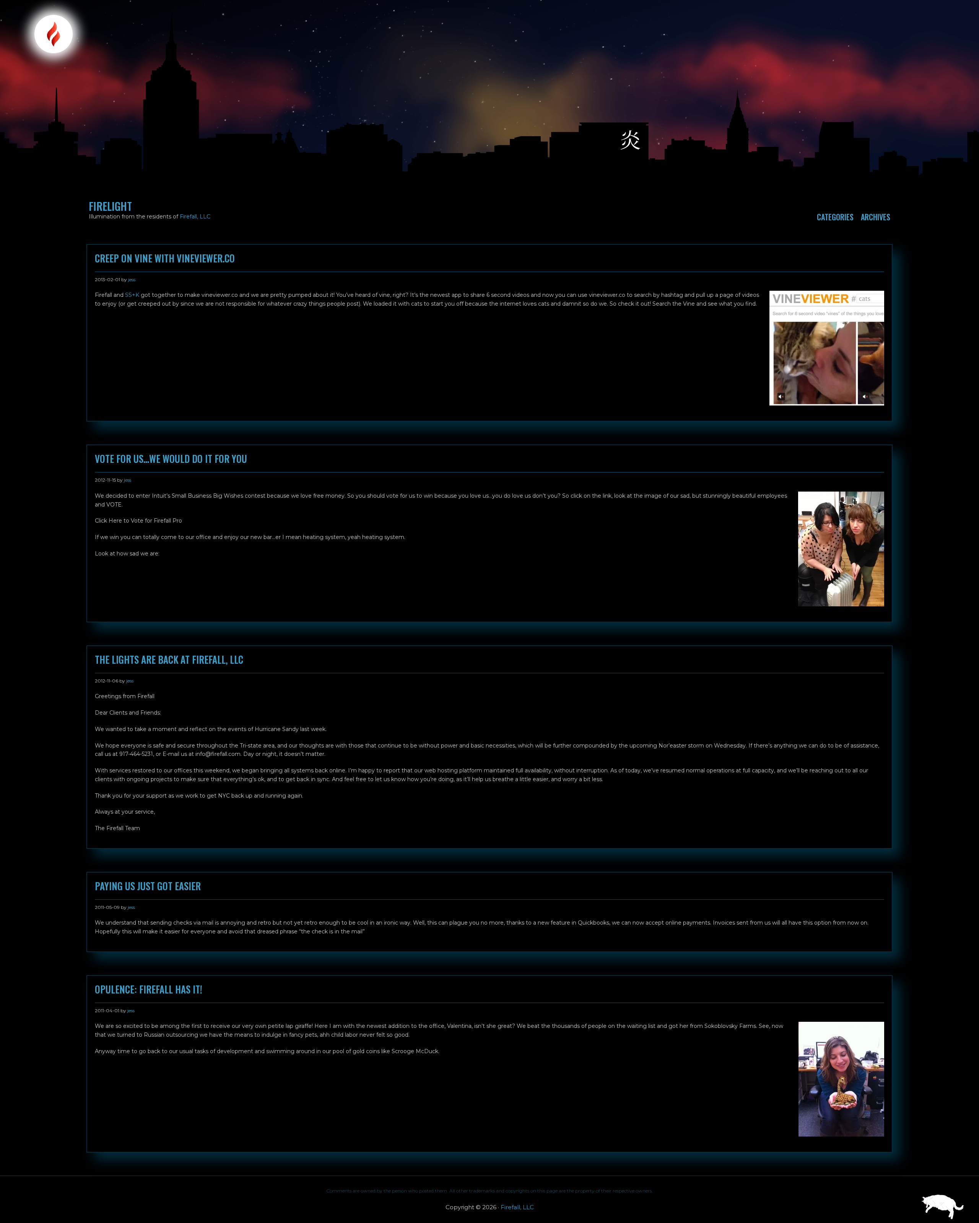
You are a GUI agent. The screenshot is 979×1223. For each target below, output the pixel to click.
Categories (835, 217)
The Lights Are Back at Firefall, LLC (169, 659)
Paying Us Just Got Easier (148, 886)
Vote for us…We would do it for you (171, 458)
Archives (875, 217)
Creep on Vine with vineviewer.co (165, 258)
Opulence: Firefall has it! (148, 989)
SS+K (132, 295)
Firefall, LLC (195, 216)
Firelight (110, 206)
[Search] (945, 10)
